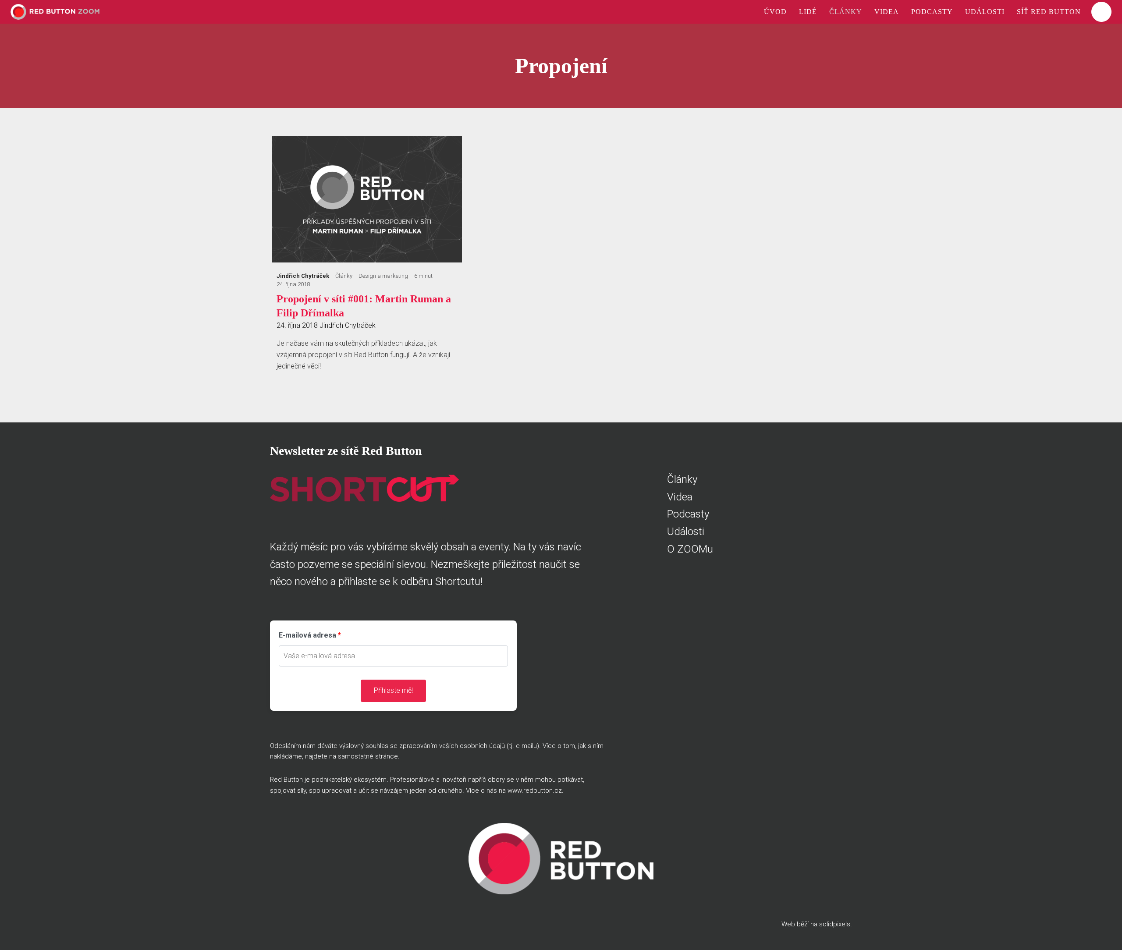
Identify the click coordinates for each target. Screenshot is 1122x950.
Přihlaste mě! (393, 690)
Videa (679, 497)
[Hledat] (1101, 12)
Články (682, 479)
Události (685, 531)
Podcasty (688, 514)
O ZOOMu (690, 549)
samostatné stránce (368, 756)
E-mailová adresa (307, 635)
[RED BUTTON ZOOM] (55, 12)
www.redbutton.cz (535, 790)
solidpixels (834, 924)
